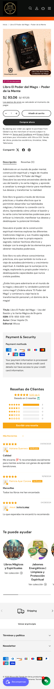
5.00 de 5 (34, 394)
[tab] (10, 162)
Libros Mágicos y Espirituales (13, 566)
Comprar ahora (27, 122)
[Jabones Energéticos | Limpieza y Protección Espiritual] (37, 549)
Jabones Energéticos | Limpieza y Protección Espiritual (37, 572)
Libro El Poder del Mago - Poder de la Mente (28, 24)
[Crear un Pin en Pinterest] (29, 150)
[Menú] (49, 8)
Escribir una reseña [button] (27, 425)
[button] (43, 8)
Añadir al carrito (36, 113)
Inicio (5, 24)
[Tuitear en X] (18, 150)
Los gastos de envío (12, 102)
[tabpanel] (27, 248)
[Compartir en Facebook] (23, 150)
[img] (10, 444)
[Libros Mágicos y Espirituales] (13, 549)
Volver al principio (27, 624)
